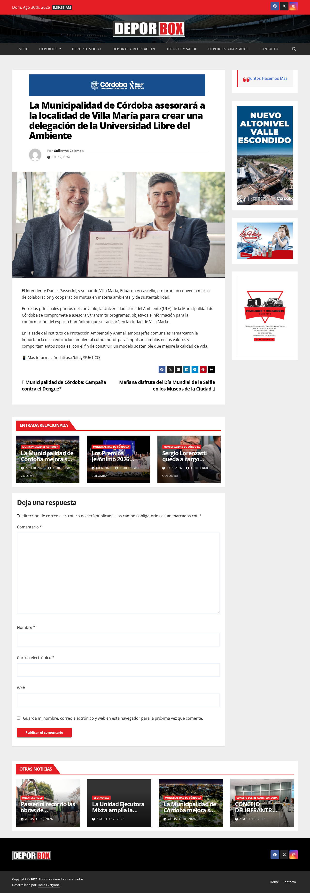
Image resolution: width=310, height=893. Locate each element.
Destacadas (101, 797)
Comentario (29, 527)
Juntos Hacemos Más (268, 78)
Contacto (269, 49)
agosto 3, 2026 (252, 819)
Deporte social (87, 49)
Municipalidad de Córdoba (40, 446)
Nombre (26, 627)
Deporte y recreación (133, 49)
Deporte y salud (182, 49)
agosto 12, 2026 (110, 819)
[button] (294, 49)
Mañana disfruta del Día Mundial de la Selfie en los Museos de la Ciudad (167, 385)
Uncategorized (32, 797)
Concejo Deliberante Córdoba (257, 797)
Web (21, 688)
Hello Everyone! (49, 885)
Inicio (23, 49)
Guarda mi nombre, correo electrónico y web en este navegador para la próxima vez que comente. (113, 718)
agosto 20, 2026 (39, 819)
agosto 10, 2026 (182, 819)
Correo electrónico (35, 657)
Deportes (49, 49)
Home (274, 882)
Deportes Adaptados (228, 49)
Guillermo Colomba (68, 150)
